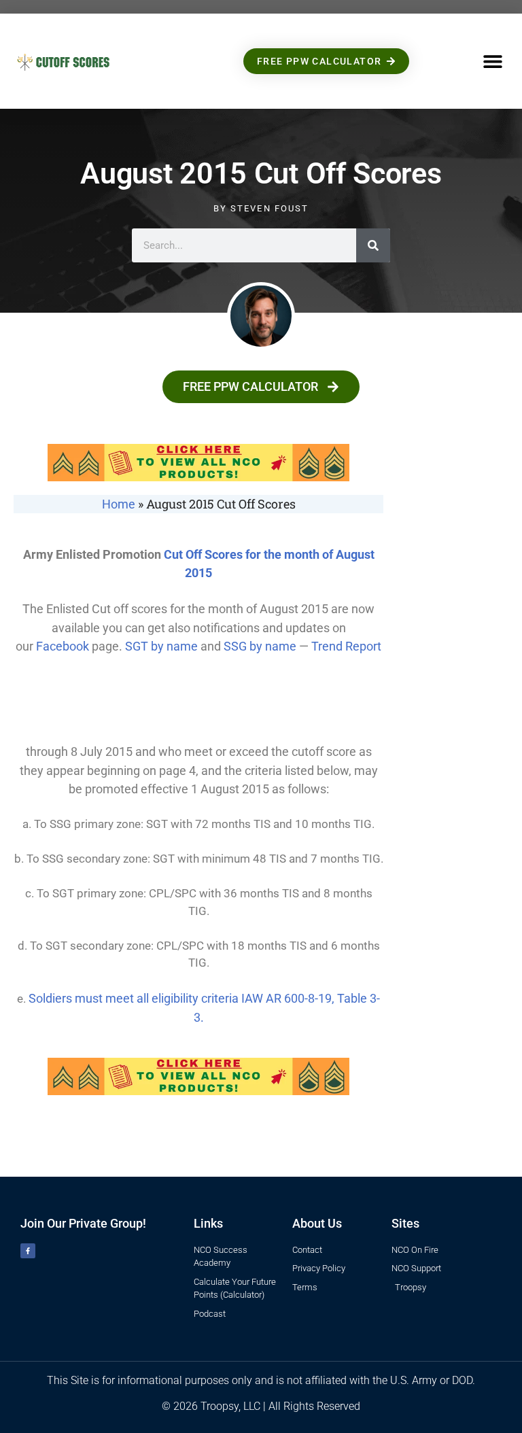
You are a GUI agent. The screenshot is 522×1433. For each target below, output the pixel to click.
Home (118, 504)
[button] (493, 61)
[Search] (373, 245)
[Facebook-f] (27, 1250)
